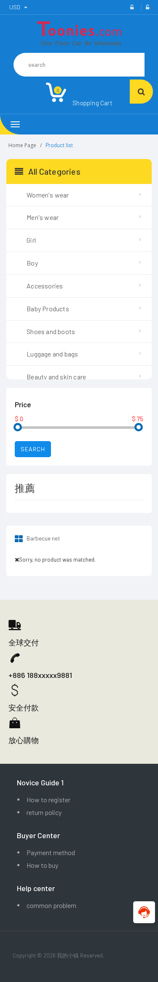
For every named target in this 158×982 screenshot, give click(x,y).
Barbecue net (42, 538)
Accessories (45, 286)
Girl (31, 240)
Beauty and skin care (56, 377)
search (33, 449)
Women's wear (48, 195)
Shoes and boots (51, 331)
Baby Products (48, 308)
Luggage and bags (52, 354)
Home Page (22, 145)
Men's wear (43, 217)
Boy (32, 263)
